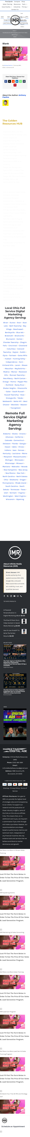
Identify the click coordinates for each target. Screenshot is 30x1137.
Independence (11, 362)
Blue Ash (20, 332)
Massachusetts (19, 457)
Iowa (14, 450)
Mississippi (10, 463)
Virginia (21, 493)
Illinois (21, 447)
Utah (6, 493)
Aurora (12, 323)
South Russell (18, 392)
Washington (8, 496)
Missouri (20, 463)
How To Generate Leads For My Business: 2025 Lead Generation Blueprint (14, 195)
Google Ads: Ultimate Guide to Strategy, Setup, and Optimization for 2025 (14, 179)
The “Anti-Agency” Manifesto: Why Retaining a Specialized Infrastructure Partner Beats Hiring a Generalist (15, 663)
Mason (24, 365)
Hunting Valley (19, 359)
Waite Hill (18, 401)
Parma (13, 382)
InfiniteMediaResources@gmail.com (15, 768)
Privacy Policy (15, 788)
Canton (20, 339)
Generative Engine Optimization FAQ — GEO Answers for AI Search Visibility (14, 152)
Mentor (14, 372)
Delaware (6, 444)
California (19, 437)
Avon (19, 323)
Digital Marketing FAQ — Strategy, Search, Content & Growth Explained (13, 143)
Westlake (15, 405)
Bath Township (15, 326)
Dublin (23, 352)
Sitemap (6, 788)
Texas (23, 490)
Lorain (17, 365)
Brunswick (10, 339)
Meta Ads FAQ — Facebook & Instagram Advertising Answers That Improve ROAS (15, 204)
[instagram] (11, 596)
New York (20, 473)
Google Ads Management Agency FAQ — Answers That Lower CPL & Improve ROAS (13, 170)
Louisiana (16, 453)
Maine (24, 453)
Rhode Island (20, 483)
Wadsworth (7, 401)
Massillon (9, 369)
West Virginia (20, 496)
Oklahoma (14, 480)
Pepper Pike (22, 382)
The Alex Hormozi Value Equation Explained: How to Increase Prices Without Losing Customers (14, 691)
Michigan (9, 460)
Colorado (8, 440)
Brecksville (19, 336)
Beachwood (18, 329)
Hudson (8, 359)
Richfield (9, 385)
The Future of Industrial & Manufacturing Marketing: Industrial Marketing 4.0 (13, 264)
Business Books (8, 694)
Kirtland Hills (7, 365)
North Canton (19, 378)
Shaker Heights (9, 388)
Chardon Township (10, 342)
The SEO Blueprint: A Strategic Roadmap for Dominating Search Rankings (14, 279)
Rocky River (19, 385)
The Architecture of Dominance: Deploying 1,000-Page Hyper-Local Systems (14, 231)
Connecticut (19, 440)
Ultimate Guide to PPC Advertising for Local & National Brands (11, 297)
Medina (6, 372)
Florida (15, 444)
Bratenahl (9, 336)
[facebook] (4, 596)
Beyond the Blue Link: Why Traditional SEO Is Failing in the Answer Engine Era (14, 135)
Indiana (7, 450)
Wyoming (20, 499)
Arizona (22, 434)
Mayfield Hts (20, 369)
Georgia (23, 444)
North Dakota (21, 476)
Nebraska (16, 467)
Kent (21, 362)
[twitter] (7, 596)
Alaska (15, 434)
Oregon (23, 480)
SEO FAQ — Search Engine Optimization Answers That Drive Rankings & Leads (13, 222)
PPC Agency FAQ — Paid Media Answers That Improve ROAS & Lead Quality (14, 213)
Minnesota (19, 460)
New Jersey (23, 470)
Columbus (11, 349)
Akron (5, 323)
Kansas (21, 450)
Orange (6, 382)
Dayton (15, 352)
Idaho (14, 447)
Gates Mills (22, 355)
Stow (22, 395)
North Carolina (9, 476)
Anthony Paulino (8, 65)
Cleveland (23, 346)
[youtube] (14, 596)
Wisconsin (10, 499)
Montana (6, 467)
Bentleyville (10, 332)
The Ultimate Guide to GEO (13, 285)
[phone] (21, 596)
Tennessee (15, 490)
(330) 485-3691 (17, 762)
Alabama (6, 434)
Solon (8, 392)
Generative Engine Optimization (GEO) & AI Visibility (12, 161)
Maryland (8, 457)
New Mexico (10, 473)
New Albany (8, 378)
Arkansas (9, 437)
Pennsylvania (8, 483)
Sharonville (22, 388)
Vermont (13, 493)
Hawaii (7, 447)
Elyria (5, 355)
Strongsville (11, 398)
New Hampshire (10, 470)
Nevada (24, 467)
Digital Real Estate (8, 667)
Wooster (23, 405)
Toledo (20, 398)
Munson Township (17, 375)
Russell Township (11, 395)
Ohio (6, 480)
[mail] (18, 596)
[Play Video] (4, 710)
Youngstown (16, 408)
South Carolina (12, 486)
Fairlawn (12, 355)
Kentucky (7, 453)
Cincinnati (13, 346)
